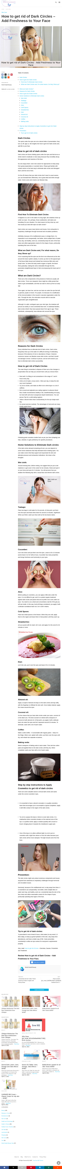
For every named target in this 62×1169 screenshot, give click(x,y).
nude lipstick (4, 1132)
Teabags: (24, 100)
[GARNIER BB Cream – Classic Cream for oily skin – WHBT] (11, 1084)
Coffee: (23, 119)
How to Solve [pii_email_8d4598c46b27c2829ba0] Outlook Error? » (51, 980)
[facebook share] (2, 75)
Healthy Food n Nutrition (7, 1126)
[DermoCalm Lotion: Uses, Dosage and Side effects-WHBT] (31, 1001)
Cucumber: (24, 103)
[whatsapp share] (6, 77)
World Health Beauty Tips (8, 1143)
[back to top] (58, 1163)
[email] (22, 1167)
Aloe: (22, 105)
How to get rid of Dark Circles (28, 93)
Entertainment (5, 1115)
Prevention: (23, 130)
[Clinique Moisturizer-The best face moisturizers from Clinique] (11, 1001)
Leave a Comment (39, 989)
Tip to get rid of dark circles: (29, 133)
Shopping (4, 1135)
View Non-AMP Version (38, 1160)
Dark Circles (23, 77)
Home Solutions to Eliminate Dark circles (32, 96)
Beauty (3, 1030)
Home (3, 9)
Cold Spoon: (25, 107)
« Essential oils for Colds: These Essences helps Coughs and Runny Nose (27, 980)
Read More (16, 1044)
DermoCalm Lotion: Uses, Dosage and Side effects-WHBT (30, 1010)
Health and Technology (7, 1121)
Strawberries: (25, 110)
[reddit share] (9, 77)
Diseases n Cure (26, 1061)
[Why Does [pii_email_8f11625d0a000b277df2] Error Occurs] (33, 1025)
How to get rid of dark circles (28, 80)
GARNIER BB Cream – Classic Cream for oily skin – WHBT (10, 1096)
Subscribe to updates (39, 962)
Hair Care (4, 1118)
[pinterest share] (12, 75)
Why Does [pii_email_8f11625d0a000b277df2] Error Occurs (33, 1038)
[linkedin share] (2, 77)
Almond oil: (24, 114)
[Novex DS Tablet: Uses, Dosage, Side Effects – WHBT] (31, 1055)
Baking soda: (25, 121)
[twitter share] (6, 75)
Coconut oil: (24, 117)
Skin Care (8, 9)
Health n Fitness (5, 1124)
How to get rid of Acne (31, 948)
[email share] (9, 75)
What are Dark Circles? (27, 89)
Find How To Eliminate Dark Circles (31, 82)
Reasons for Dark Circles (27, 91)
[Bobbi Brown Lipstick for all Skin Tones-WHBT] (51, 1001)
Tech (3, 1140)
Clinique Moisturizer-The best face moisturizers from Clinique (10, 1010)
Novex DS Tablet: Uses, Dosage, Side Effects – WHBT (30, 1066)
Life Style (4, 1129)
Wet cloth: (24, 98)
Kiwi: (22, 112)
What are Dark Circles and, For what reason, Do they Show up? (40, 84)
